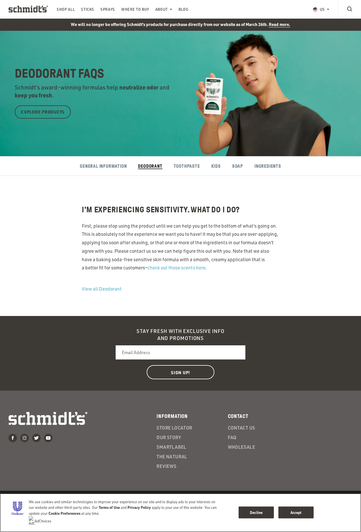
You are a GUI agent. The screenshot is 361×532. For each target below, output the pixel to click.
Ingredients (267, 166)
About (161, 9)
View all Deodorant (102, 289)
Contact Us (241, 428)
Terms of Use (109, 507)
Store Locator (174, 428)
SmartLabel (171, 447)
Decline (256, 512)
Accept (296, 512)
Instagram (24, 438)
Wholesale (241, 447)
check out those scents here (177, 268)
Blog (184, 9)
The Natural (172, 456)
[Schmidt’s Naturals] (28, 9)
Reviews (166, 466)
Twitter (36, 438)
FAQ (232, 437)
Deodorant (150, 166)
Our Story (169, 437)
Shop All (66, 9)
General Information (103, 166)
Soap (237, 166)
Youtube (48, 438)
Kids (216, 166)
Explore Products (43, 112)
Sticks (87, 9)
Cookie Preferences (64, 513)
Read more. (279, 24)
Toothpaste (187, 166)
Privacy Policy (139, 507)
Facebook (12, 438)
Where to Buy (135, 9)
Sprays (107, 9)
